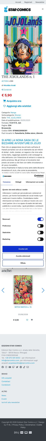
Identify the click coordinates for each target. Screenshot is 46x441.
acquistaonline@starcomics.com (21, 363)
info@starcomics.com (10, 360)
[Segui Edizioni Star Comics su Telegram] (21, 367)
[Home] (17, 9)
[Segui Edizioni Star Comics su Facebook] (3, 367)
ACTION (5, 81)
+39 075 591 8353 (12, 358)
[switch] (40, 226)
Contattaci (6, 381)
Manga (13, 112)
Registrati (28, 2)
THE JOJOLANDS (14, 118)
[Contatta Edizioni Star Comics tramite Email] (28, 367)
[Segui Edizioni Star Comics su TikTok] (24, 367)
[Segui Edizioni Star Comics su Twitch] (13, 367)
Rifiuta (23, 263)
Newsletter (40, 2)
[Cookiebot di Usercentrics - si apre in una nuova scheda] (34, 176)
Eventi (4, 399)
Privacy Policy (18, 425)
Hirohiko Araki (10, 85)
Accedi (18, 2)
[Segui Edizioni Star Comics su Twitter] (17, 367)
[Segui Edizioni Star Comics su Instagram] (6, 367)
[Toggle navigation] (42, 9)
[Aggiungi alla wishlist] (27, 320)
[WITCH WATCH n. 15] (23, 289)
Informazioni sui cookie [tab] (35, 182)
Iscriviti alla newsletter (11, 402)
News (4, 395)
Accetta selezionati (23, 256)
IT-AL (9, 425)
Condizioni (6, 385)
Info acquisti (7, 378)
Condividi (7, 90)
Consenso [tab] (7, 182)
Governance (30, 425)
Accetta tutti (23, 249)
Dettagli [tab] (18, 182)
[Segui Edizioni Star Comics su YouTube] (10, 367)
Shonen (18, 115)
